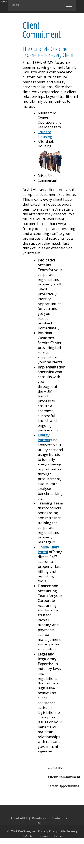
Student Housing (45, 134)
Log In (40, 823)
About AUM (19, 818)
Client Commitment (64, 777)
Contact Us (59, 818)
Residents (39, 818)
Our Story (55, 767)
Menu (15, 5)
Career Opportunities (63, 786)
